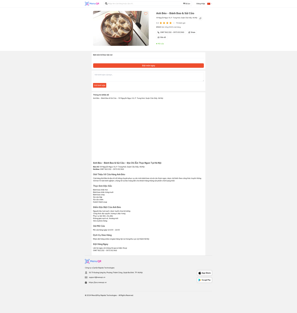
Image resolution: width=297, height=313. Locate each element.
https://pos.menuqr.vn (98, 282)
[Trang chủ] (148, 261)
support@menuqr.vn (97, 277)
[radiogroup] (167, 23)
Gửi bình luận (99, 85)
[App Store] (204, 273)
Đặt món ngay (148, 65)
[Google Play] (204, 280)
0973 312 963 (118, 169)
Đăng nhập (200, 4)
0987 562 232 (105, 169)
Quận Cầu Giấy (186, 18)
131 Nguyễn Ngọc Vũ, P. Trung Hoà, (168, 18)
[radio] (161, 23)
